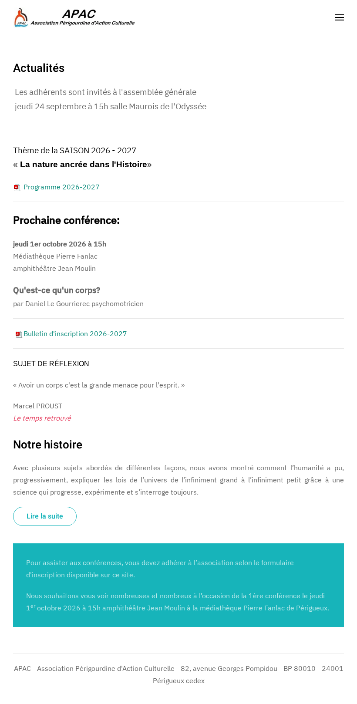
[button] (339, 17)
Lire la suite (45, 516)
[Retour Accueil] (74, 17)
